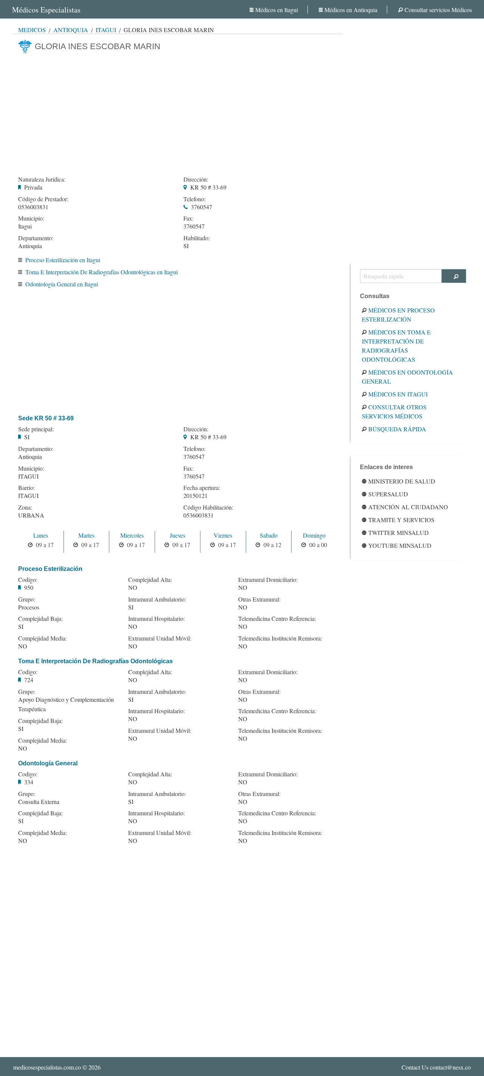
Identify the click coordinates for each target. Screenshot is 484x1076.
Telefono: (194, 199)
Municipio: (31, 218)
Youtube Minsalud (399, 545)
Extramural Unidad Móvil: (159, 638)
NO (22, 646)
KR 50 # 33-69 (208, 187)
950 (28, 587)
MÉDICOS (32, 30)
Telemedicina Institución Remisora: (280, 638)
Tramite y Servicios (401, 520)
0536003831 (33, 207)
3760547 (201, 207)
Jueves (177, 535)
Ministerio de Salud (401, 481)
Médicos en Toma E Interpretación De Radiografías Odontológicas (396, 345)
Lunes (40, 535)
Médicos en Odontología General (407, 376)
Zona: (25, 507)
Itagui (106, 30)
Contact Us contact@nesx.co (436, 1067)
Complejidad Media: (42, 638)
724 (28, 680)
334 (28, 782)
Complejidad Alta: (150, 580)
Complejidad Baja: (40, 619)
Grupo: (26, 599)
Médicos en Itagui (276, 10)
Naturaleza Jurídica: (41, 179)
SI (186, 246)
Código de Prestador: (43, 199)
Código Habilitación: (208, 507)
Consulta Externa (38, 801)
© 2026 (57, 1067)
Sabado (269, 535)
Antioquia (70, 30)
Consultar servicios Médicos (438, 10)
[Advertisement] (177, 112)
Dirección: (195, 179)
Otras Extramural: (259, 599)
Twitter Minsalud (398, 532)
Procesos (28, 607)
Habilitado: (196, 238)
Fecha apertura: (201, 488)
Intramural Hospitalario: (156, 619)
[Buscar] (454, 276)
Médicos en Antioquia (350, 10)
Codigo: (27, 580)
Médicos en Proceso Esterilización (398, 314)
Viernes (223, 535)
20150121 (195, 495)
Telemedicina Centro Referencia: (277, 619)
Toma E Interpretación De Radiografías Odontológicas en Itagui (101, 272)
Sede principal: (36, 429)
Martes (86, 535)
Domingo (314, 535)
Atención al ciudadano (408, 507)
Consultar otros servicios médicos (394, 411)
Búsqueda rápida (397, 429)
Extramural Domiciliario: (268, 580)
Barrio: (26, 488)
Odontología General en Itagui (61, 284)
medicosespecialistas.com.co (47, 1067)
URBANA (31, 515)
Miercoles (132, 535)
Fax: (188, 218)
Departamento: (35, 238)
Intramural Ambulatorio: (157, 599)
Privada (33, 187)
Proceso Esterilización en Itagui (62, 260)
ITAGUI (28, 476)
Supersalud (388, 494)
